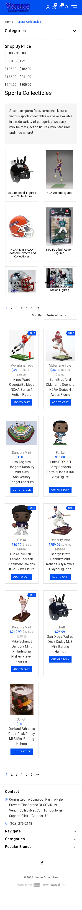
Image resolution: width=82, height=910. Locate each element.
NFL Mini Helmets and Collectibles (22, 284)
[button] (41, 901)
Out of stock (22, 489)
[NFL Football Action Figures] (59, 226)
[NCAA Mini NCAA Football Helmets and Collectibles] (22, 226)
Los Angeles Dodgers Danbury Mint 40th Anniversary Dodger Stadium (22, 472)
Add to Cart (21, 402)
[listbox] (60, 315)
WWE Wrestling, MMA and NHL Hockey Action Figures (59, 286)
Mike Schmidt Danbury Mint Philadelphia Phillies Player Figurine (21, 651)
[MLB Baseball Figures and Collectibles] (22, 169)
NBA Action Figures (59, 192)
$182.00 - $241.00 (18, 77)
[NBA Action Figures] (59, 169)
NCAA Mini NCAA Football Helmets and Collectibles (22, 253)
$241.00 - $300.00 (18, 85)
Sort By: (37, 315)
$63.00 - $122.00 (17, 61)
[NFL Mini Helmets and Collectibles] (22, 273)
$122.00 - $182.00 (18, 69)
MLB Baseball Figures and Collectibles (22, 194)
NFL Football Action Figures (59, 251)
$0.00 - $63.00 (15, 53)
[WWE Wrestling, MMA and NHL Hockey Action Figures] (59, 273)
